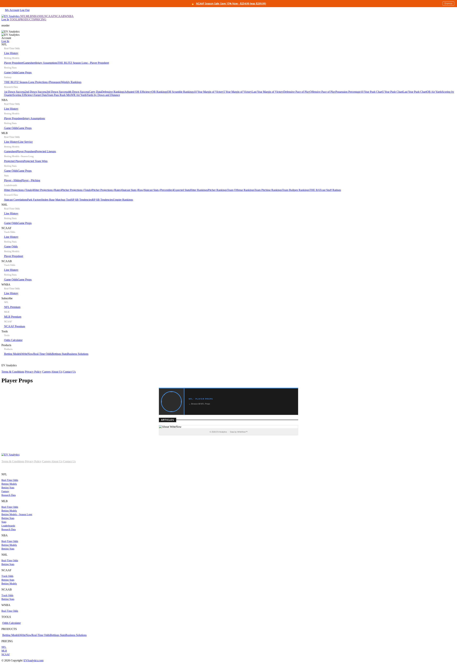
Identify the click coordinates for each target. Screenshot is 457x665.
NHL (41, 16)
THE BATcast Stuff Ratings (325, 190)
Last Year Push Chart (414, 91)
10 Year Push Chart (371, 91)
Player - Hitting (12, 180)
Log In (5, 19)
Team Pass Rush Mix (59, 94)
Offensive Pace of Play (322, 91)
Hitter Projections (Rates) (47, 190)
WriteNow (27, 353)
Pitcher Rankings (217, 190)
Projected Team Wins (35, 161)
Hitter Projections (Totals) (18, 190)
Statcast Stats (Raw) (133, 190)
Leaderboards (8, 525)
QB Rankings (159, 91)
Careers (46, 371)
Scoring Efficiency (23, 94)
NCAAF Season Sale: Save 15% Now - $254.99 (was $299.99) (231, 3)
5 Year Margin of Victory (238, 91)
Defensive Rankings (112, 91)
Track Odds (7, 576)
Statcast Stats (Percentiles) (158, 190)
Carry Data (95, 91)
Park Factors (34, 199)
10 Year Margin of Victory (209, 91)
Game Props (25, 72)
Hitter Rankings (199, 190)
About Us (56, 371)
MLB (29, 16)
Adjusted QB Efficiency (138, 91)
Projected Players (14, 161)
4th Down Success (78, 91)
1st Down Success (14, 91)
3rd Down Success (57, 91)
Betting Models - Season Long (16, 514)
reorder (5, 25)
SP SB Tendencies (81, 199)
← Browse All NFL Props (199, 404)
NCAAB (59, 16)
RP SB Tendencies (102, 199)
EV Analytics (38, 368)
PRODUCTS (27, 19)
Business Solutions (77, 353)
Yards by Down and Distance (103, 94)
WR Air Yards (79, 94)
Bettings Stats (59, 353)
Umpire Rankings (123, 199)
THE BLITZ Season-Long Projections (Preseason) (32, 82)
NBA (35, 16)
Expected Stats (181, 190)
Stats (3, 522)
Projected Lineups (46, 151)
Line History (11, 53)
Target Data (40, 94)
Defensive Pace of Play (296, 91)
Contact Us (69, 371)
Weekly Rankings (71, 82)
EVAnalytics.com (33, 660)
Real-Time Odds (42, 353)
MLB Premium (12, 316)
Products (44, 349)
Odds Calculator (13, 340)
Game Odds (11, 72)
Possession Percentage (348, 91)
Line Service (25, 141)
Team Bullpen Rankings (295, 190)
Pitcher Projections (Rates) (107, 190)
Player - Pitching (30, 180)
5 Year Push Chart (392, 91)
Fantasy (5, 491)
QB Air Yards (434, 91)
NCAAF (49, 16)
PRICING (40, 19)
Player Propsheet (13, 62)
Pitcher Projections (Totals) (76, 190)
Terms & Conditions (12, 371)
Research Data (8, 495)
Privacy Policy (33, 371)
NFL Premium (12, 307)
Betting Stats (7, 487)
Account (6, 39)
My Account (12, 10)
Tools (11, 336)
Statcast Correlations (15, 199)
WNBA (69, 16)
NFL (23, 16)
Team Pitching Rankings (268, 190)
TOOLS (14, 19)
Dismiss (448, 3)
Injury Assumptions (46, 62)
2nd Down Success (36, 91)
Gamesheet (29, 62)
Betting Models (12, 353)
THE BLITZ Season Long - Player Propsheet (83, 62)
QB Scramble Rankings (180, 91)
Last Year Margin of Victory (267, 91)
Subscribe (13, 312)
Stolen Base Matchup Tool (56, 199)
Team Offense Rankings (240, 190)
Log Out (24, 10)
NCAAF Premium (14, 326)
